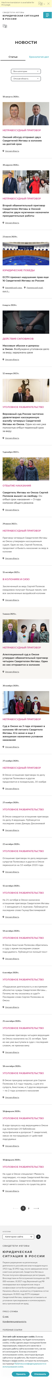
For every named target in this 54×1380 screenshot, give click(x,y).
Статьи (13, 57)
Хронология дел (39, 57)
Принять (20, 1374)
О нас (6, 1316)
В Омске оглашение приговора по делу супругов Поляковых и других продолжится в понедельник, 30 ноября (24, 778)
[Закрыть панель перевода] (48, 3)
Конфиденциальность (14, 1321)
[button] (36, 1208)
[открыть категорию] (38, 1236)
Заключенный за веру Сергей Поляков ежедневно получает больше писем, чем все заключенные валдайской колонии (25, 590)
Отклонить (40, 1374)
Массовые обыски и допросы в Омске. (26, 349)
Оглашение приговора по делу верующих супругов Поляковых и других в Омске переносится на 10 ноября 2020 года (25, 861)
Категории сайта (14, 1236)
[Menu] (47, 15)
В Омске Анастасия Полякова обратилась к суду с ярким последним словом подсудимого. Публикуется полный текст (25, 948)
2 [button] (28, 1208)
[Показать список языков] (42, 3)
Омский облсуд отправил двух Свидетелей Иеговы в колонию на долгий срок (22, 140)
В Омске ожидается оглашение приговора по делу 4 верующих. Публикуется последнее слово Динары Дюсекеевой (26, 820)
